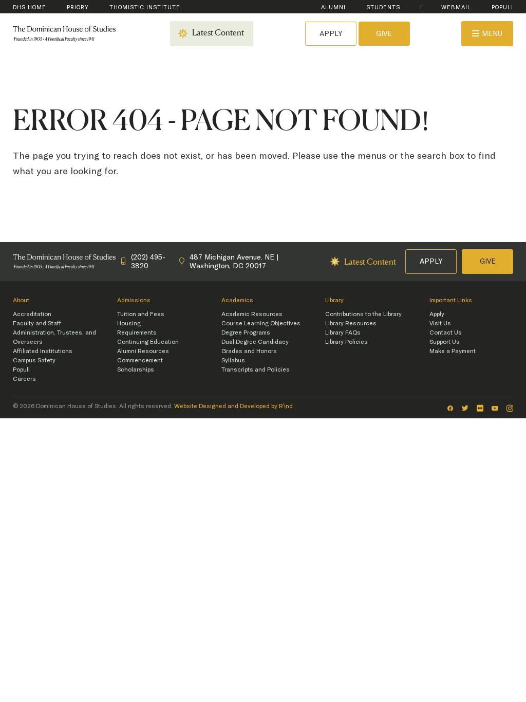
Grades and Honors (249, 351)
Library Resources (351, 323)
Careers (24, 378)
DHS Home (29, 7)
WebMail (456, 7)
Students (383, 7)
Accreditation (32, 314)
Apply (331, 33)
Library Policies (346, 341)
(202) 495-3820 (148, 261)
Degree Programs (245, 332)
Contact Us (445, 332)
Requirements (137, 332)
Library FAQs (343, 332)
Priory (78, 7)
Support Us (444, 341)
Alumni (333, 7)
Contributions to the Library (363, 314)
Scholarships (135, 369)
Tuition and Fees (140, 314)
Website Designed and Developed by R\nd (233, 406)
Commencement (140, 360)
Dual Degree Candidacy (255, 341)
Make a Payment (452, 351)
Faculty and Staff (37, 323)
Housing (129, 323)
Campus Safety (34, 360)
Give (384, 33)
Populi (502, 7)
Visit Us (440, 323)
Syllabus (233, 360)
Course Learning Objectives (260, 323)
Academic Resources (252, 314)
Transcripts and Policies (255, 369)
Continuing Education (148, 341)
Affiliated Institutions (42, 351)
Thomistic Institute (144, 7)
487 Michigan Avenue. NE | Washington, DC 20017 (234, 261)
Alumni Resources (143, 351)
